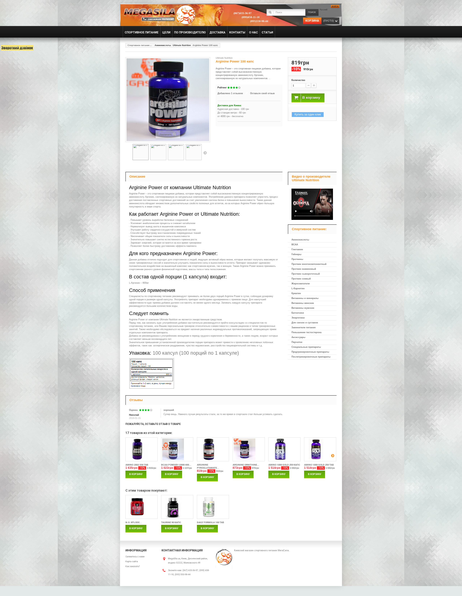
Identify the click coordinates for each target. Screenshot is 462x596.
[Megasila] (159, 14)
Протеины (297, 259)
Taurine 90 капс (171, 522)
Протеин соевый (301, 278)
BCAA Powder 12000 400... (176, 464)
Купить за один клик (308, 114)
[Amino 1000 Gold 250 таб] (320, 449)
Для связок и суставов (304, 322)
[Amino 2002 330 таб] (141, 449)
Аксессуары (298, 337)
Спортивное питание (139, 45)
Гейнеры (296, 254)
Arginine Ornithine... (246, 464)
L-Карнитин (298, 288)
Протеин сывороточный (305, 273)
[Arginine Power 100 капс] (141, 152)
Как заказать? (132, 566)
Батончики (297, 312)
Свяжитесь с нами (135, 556)
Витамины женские (302, 303)
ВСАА (294, 244)
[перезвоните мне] (17, 48)
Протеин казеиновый (303, 269)
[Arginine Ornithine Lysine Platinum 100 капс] (249, 449)
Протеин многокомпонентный (308, 264)
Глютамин (297, 249)
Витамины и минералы (305, 298)
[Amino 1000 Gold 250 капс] (284, 449)
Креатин (296, 293)
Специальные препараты (306, 347)
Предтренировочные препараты (310, 351)
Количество (298, 80)
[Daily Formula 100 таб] (213, 507)
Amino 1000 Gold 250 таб (319, 464)
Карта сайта (131, 561)
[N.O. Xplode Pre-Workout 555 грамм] (141, 507)
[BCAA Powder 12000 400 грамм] (177, 449)
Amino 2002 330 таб (136, 464)
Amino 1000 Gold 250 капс (284, 464)
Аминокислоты (300, 239)
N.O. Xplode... (133, 522)
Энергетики (298, 317)
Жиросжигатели (300, 283)
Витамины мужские (302, 308)
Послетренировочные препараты (310, 356)
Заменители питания (303, 327)
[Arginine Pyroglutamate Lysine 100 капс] (213, 449)
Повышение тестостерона (306, 332)
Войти (335, 6)
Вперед (205, 152)
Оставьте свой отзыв (262, 93)
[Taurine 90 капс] (177, 507)
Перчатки (296, 342)
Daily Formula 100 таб (210, 522)
